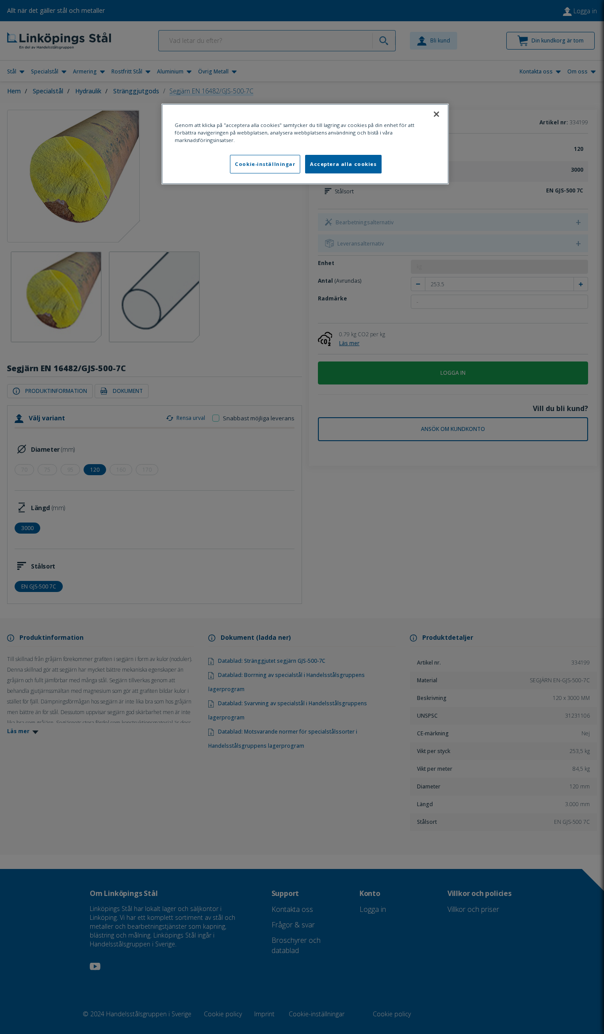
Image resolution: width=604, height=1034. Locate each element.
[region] (305, 144)
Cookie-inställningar (265, 164)
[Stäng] (436, 114)
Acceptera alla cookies (343, 164)
